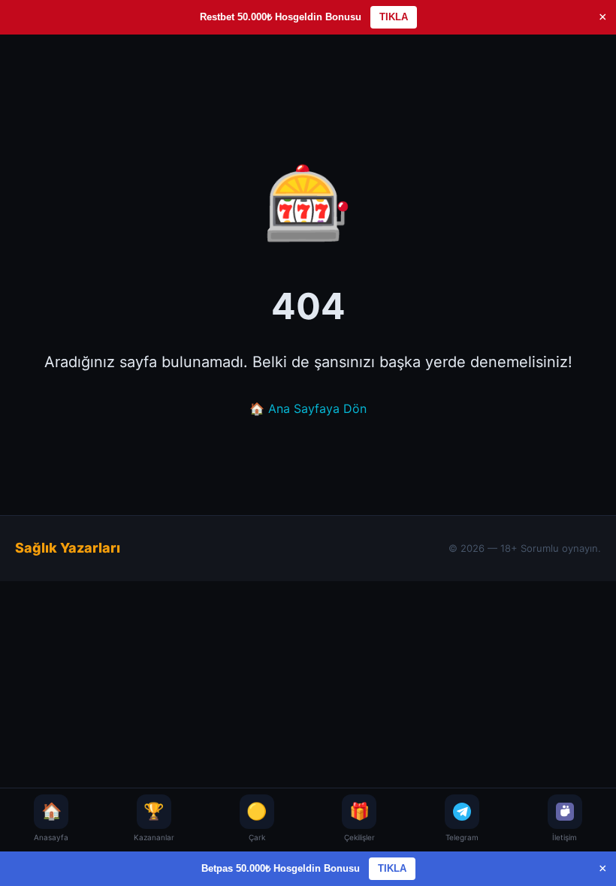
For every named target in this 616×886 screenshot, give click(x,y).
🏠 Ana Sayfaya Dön (308, 408)
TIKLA (393, 17)
